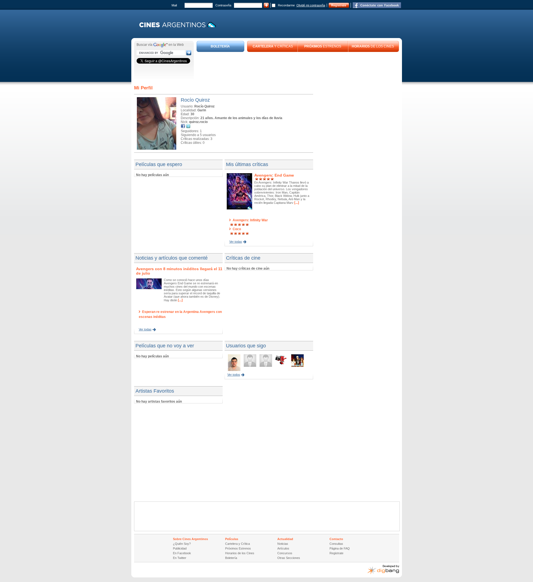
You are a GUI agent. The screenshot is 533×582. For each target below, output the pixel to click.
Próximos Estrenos (238, 548)
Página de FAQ (340, 548)
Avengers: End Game (274, 175)
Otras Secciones (288, 558)
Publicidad (180, 548)
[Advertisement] (298, 67)
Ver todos (233, 374)
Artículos (283, 548)
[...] (296, 203)
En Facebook (182, 553)
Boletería (231, 558)
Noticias (282, 543)
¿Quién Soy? (182, 543)
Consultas (336, 543)
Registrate (338, 5)
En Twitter (179, 558)
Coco (237, 229)
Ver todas (235, 241)
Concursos (284, 553)
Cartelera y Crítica (237, 543)
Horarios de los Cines (239, 553)
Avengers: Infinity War (250, 220)
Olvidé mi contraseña (310, 5)
